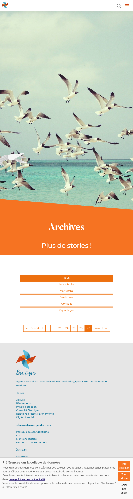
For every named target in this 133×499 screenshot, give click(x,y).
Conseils (66, 303)
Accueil (20, 399)
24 (66, 328)
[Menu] (119, 6)
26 (81, 328)
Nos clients (66, 284)
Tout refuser (124, 476)
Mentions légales (26, 438)
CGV (18, 435)
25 (74, 328)
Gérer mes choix (124, 489)
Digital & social (25, 417)
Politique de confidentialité (32, 431)
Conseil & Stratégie (27, 410)
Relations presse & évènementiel (35, 413)
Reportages (66, 310)
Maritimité (66, 290)
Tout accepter (124, 466)
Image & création (26, 406)
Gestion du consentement (31, 442)
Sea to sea (66, 297)
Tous (67, 277)
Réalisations (23, 403)
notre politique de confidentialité (27, 479)
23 (59, 328)
